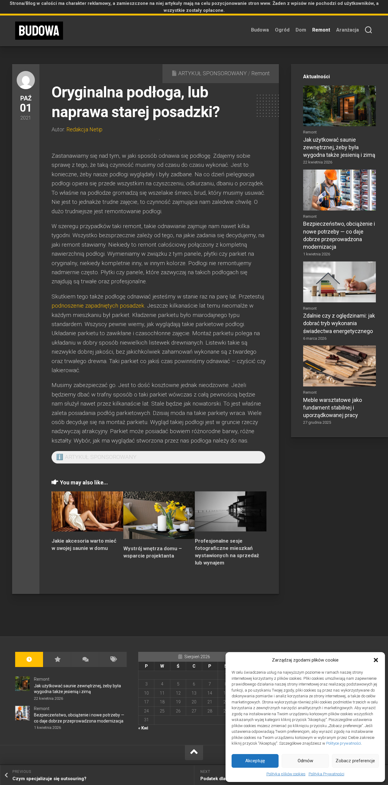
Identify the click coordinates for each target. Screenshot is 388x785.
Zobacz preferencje (355, 760)
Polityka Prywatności (326, 774)
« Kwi (143, 728)
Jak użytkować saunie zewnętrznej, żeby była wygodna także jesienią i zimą (339, 147)
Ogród (282, 30)
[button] (376, 660)
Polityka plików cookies (286, 774)
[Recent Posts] (29, 659)
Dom (301, 30)
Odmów (305, 760)
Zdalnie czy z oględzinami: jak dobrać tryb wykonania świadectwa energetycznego (339, 323)
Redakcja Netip (84, 129)
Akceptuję (255, 760)
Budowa (260, 30)
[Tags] (113, 659)
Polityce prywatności (343, 743)
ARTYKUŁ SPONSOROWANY (212, 73)
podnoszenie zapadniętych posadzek (98, 305)
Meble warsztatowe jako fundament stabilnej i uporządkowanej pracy (332, 407)
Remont (321, 30)
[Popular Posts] (57, 659)
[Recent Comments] (85, 659)
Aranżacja (347, 30)
